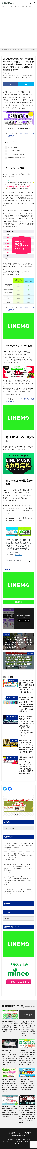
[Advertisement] (18, 27)
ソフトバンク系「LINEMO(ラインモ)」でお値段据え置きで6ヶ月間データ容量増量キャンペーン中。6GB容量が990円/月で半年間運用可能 (27, 1084)
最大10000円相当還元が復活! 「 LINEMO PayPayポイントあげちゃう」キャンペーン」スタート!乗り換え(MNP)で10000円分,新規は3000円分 (26, 765)
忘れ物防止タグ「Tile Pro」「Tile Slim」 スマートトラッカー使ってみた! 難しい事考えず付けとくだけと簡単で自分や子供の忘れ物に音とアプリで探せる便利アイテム (18, 867)
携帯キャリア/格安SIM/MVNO (18, 49)
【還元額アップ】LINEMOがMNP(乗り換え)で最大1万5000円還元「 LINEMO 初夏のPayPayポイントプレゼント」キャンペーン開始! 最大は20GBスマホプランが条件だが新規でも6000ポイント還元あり (27, 1057)
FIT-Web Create (22, 1141)
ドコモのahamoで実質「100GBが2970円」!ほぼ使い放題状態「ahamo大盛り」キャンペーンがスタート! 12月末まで (26, 686)
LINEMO (7, 569)
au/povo (15, 740)
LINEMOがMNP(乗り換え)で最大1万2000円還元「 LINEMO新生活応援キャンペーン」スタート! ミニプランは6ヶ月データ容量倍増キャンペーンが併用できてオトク (10, 1085)
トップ (3, 6)
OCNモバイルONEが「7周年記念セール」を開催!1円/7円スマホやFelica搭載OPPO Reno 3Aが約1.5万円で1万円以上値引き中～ (26, 704)
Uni (7, 849)
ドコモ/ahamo (13, 680)
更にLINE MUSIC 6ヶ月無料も (15, 154)
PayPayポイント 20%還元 (14, 150)
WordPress (18, 1144)
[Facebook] (10, 84)
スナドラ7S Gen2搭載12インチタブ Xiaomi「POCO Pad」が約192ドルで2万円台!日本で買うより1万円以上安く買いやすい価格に (18, 845)
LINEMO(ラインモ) (10, 75)
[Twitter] (26, 84)
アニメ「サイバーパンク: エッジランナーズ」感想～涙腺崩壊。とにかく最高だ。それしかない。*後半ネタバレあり (18, 891)
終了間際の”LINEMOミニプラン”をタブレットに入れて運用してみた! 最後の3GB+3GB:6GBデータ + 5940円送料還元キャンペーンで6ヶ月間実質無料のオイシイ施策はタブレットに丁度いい (10, 1057)
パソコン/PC (29, 6)
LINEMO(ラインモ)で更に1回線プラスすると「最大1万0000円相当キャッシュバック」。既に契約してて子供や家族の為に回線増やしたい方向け (10, 1111)
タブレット (21, 6)
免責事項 (28, 1133)
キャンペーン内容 (11, 147)
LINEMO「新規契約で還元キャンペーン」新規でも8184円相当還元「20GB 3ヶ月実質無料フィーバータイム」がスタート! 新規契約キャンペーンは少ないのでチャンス (26, 726)
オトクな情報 (10, 1133)
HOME (5, 49)
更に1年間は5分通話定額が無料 (15, 157)
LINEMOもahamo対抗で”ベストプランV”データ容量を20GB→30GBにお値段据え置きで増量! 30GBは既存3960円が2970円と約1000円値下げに (10, 1026)
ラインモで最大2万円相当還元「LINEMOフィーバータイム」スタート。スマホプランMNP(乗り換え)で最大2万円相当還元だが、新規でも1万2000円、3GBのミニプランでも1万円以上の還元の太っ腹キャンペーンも (27, 1114)
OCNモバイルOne (11, 698)
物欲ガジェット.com (24, 1139)
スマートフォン (11, 6)
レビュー (20, 1133)
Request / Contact (18, 1135)
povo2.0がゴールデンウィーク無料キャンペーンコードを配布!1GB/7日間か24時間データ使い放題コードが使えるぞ (26, 746)
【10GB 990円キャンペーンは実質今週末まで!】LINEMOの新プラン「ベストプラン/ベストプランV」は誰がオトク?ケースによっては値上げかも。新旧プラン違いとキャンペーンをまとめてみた (27, 1028)
